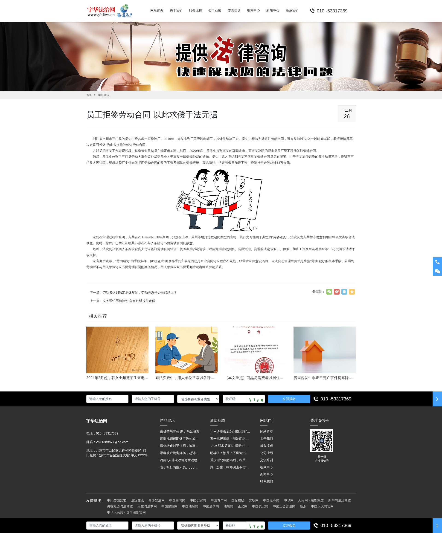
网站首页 (266, 431)
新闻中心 (266, 474)
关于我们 (266, 438)
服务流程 (266, 446)
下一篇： (133, 292)
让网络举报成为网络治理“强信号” (230, 431)
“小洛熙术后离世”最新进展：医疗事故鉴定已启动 (230, 446)
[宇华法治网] (111, 11)
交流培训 (266, 460)
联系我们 (266, 481)
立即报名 (289, 399)
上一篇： (122, 301)
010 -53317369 (335, 398)
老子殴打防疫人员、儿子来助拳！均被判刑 (180, 467)
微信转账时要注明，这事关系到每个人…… (180, 446)
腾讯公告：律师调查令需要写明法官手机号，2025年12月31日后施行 (230, 467)
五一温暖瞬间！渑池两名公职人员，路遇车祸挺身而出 (230, 438)
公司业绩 (266, 453)
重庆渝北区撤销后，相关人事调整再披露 (230, 460)
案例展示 (103, 95)
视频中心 (266, 467)
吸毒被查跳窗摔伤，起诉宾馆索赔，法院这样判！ (180, 453)
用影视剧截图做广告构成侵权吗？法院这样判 (180, 438)
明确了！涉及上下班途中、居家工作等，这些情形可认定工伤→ (230, 453)
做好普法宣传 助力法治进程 (180, 431)
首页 (89, 95)
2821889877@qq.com (112, 442)
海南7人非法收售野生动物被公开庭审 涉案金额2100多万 (180, 460)
